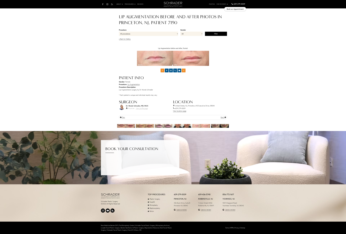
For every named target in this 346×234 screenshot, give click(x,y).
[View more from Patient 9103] (145, 126)
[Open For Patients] (227, 4)
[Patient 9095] (184, 70)
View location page (179, 111)
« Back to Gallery (125, 39)
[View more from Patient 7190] (201, 126)
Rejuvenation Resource (152, 228)
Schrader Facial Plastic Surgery (145, 225)
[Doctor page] (171, 70)
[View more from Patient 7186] (220, 126)
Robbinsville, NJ (205, 199)
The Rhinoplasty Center (126, 225)
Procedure (123, 30)
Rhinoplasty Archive (162, 225)
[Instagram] (103, 211)
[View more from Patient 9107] (126, 126)
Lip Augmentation (133, 84)
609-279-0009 (180, 194)
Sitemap (242, 228)
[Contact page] (179, 70)
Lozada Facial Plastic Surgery (110, 228)
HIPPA (231, 228)
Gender (183, 30)
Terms (227, 228)
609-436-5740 (204, 194)
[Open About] (122, 4)
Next (222, 117)
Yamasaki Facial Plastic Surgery (117, 230)
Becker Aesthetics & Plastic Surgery (132, 228)
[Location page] (167, 70)
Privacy (237, 228)
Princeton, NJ (180, 199)
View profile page (142, 108)
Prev (123, 117)
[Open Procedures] (135, 4)
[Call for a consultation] (175, 70)
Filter (216, 34)
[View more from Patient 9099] (164, 126)
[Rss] (112, 211)
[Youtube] (108, 211)
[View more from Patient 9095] (182, 126)
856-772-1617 (228, 194)
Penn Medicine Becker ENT (109, 225)
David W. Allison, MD (134, 230)
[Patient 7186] (162, 70)
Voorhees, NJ (229, 199)
